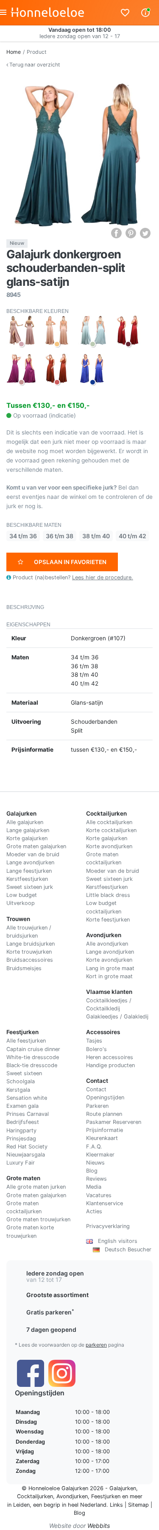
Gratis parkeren (50, 1312)
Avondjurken (72, 1496)
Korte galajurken (26, 838)
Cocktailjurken (35, 1496)
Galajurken (122, 1488)
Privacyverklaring (108, 1226)
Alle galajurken (24, 822)
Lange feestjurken (29, 871)
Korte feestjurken (108, 919)
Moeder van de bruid (32, 854)
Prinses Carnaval (27, 1114)
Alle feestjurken (26, 1041)
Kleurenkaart (102, 1138)
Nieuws (95, 1162)
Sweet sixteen (24, 1073)
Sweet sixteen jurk (29, 887)
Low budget (21, 895)
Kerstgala (18, 1090)
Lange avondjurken (30, 862)
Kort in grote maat (109, 976)
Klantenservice (104, 1203)
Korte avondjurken (109, 846)
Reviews (96, 1179)
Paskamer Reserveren (113, 1122)
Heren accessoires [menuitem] (109, 1057)
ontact (98, 1089)
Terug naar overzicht (34, 64)
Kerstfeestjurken (27, 879)
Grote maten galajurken (36, 846)
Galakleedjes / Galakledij (117, 1016)
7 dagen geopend (51, 1329)
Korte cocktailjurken (111, 830)
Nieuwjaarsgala (25, 1154)
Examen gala (22, 1106)
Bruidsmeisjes (24, 968)
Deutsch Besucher (125, 1249)
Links (116, 1505)
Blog (92, 1171)
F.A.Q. (94, 1146)
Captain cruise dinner (33, 1049)
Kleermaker (100, 1154)
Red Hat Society (26, 1146)
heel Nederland (87, 1505)
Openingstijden (105, 1097)
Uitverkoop (20, 903)
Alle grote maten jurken (36, 1187)
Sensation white (26, 1098)
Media (93, 1187)
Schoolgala (20, 1081)
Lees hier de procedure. (102, 577)
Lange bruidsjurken (30, 944)
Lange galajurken (27, 830)
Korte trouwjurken (29, 952)
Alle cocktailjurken (109, 822)
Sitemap (138, 1505)
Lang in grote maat (110, 968)
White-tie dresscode (32, 1057)
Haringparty (21, 1130)
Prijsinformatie (104, 1130)
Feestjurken (105, 1496)
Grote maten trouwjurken (38, 1219)
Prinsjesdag (21, 1138)
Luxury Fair (20, 1162)
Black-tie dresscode (31, 1065)
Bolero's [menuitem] (96, 1049)
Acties (94, 1211)
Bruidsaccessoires (29, 960)
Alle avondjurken (107, 944)
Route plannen (104, 1114)
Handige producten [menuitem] (110, 1065)
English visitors (115, 1241)
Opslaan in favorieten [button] (70, 562)
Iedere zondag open (55, 1273)
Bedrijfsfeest (22, 1122)
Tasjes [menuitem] (94, 1041)
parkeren (96, 1345)
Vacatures (99, 1195)
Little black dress (108, 895)
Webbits (98, 1525)
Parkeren (97, 1106)
